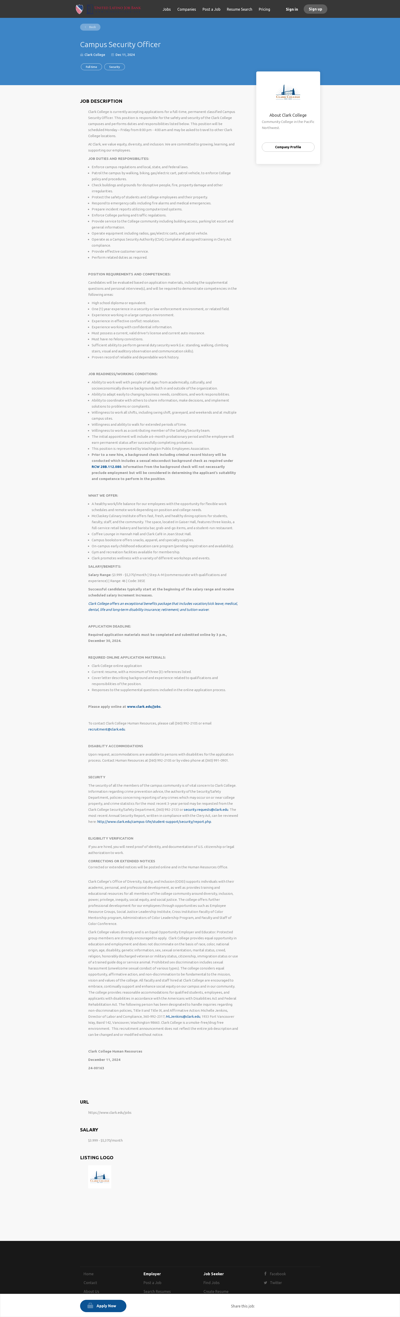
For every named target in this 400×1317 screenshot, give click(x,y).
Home (89, 1274)
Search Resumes (157, 1291)
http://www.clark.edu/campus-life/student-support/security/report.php (154, 822)
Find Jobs (211, 1283)
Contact (90, 1283)
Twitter (276, 1283)
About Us (91, 1291)
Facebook (278, 1274)
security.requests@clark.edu (206, 809)
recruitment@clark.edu (106, 729)
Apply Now (106, 1306)
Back (92, 27)
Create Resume (215, 1291)
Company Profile (288, 147)
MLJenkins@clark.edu (183, 1016)
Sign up (315, 9)
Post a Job (152, 1283)
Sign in (292, 9)
